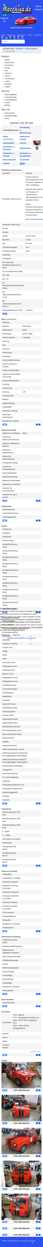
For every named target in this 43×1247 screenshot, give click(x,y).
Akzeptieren (5, 635)
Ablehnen (16, 635)
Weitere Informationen (16, 638)
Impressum (31, 638)
